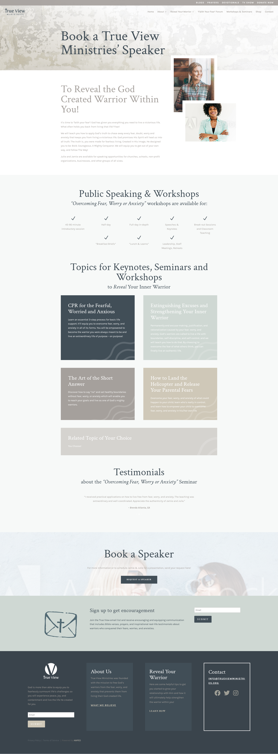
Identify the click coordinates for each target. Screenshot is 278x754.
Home (151, 12)
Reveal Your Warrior (180, 12)
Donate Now (265, 3)
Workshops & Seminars (239, 12)
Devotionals (230, 3)
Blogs (200, 3)
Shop (258, 12)
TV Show (248, 3)
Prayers (213, 3)
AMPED (77, 740)
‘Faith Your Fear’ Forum (210, 12)
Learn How (157, 711)
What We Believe (103, 705)
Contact (269, 12)
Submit (203, 619)
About (160, 12)
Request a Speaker (139, 579)
